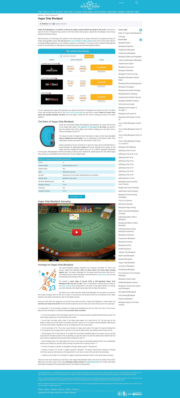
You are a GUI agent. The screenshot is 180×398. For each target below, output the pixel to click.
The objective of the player (87, 127)
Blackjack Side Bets (125, 70)
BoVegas (45, 93)
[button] (76, 232)
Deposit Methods (100, 12)
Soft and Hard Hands (126, 104)
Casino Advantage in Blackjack (130, 60)
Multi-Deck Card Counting (128, 191)
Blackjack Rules (124, 43)
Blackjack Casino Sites (127, 279)
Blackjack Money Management (130, 83)
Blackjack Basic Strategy (127, 94)
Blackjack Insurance (126, 67)
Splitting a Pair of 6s (126, 164)
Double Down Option (126, 64)
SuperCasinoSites (93, 362)
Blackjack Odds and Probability (130, 57)
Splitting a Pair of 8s (126, 171)
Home (40, 12)
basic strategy (67, 286)
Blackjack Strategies (126, 87)
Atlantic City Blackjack (126, 252)
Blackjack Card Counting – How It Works (128, 183)
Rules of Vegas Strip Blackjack (129, 33)
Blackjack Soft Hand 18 (127, 114)
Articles (40, 389)
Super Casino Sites (56, 392)
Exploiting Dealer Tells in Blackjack (127, 218)
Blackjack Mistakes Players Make (128, 78)
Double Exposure (124, 249)
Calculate (89, 56)
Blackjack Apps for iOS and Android (128, 303)
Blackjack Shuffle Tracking (128, 101)
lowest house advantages (74, 112)
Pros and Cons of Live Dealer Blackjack (129, 274)
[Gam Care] (125, 394)
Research (54, 389)
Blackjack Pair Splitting (127, 147)
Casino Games (112, 12)
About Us (61, 389)
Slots (53, 12)
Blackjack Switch (124, 245)
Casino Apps (130, 12)
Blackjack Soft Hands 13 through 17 (127, 109)
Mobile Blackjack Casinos (128, 282)
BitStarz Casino (48, 78)
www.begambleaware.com (117, 380)
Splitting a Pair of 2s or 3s (128, 154)
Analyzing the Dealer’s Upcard (129, 97)
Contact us (75, 389)
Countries (121, 12)
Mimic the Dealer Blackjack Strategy (128, 212)
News (137, 12)
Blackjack (59, 12)
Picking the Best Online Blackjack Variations (127, 230)
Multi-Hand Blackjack (126, 256)
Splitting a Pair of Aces (127, 150)
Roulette (46, 12)
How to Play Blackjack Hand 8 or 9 (129, 124)
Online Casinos (87, 12)
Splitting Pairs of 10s (126, 178)
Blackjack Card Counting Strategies (127, 196)
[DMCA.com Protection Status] (137, 394)
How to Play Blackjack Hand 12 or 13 (130, 136)
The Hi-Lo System (125, 201)
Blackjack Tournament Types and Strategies (129, 287)
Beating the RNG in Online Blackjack (128, 224)
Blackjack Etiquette (125, 46)
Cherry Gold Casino (50, 63)
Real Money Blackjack (126, 269)
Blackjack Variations (126, 235)
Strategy (121, 37)
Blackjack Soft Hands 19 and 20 (129, 118)
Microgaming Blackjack (127, 292)
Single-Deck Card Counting (128, 188)
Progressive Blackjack (126, 238)
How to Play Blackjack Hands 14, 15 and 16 (129, 142)
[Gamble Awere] (130, 394)
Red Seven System (125, 204)
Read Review (101, 71)
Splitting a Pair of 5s (126, 161)
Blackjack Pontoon (125, 242)
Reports (47, 389)
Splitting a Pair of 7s (126, 168)
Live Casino (77, 12)
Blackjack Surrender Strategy (129, 90)
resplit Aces (102, 274)
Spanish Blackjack (125, 259)
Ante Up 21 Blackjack (126, 266)
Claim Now (101, 67)
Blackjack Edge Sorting (127, 207)
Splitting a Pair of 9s (126, 175)
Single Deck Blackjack (126, 50)
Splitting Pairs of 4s (125, 157)
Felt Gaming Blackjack (126, 295)
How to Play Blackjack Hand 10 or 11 (130, 130)
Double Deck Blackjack (126, 53)
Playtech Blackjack (125, 299)
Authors (68, 389)
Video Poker (68, 12)
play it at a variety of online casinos (80, 41)
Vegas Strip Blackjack (126, 263)
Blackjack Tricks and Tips (128, 74)
